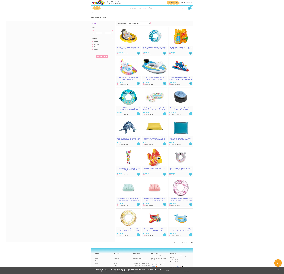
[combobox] (139, 23)
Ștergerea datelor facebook (157, 264)
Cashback (135, 256)
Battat (96, 41)
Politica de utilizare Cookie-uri (158, 262)
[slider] (93, 30)
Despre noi (116, 256)
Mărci (150, 8)
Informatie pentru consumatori (140, 260)
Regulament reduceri (138, 258)
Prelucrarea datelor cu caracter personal (158, 259)
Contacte (116, 265)
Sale (144, 8)
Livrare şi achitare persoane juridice (141, 265)
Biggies (96, 47)
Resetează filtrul (102, 56)
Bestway (96, 44)
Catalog (100, 12)
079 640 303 (118, 3)
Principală (94, 12)
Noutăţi (116, 260)
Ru (182, 8)
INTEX (96, 49)
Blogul (115, 263)
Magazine (116, 258)
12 (192, 242)
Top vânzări (133, 8)
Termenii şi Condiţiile (156, 256)
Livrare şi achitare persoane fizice (141, 263)
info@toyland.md (175, 264)
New (140, 8)
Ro (185, 8)
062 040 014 (111, 3)
